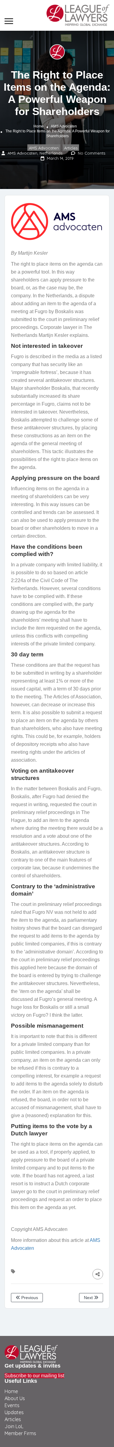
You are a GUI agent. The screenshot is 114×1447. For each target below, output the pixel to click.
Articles (71, 147)
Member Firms (20, 1433)
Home (38, 126)
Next (89, 1297)
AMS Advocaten (64, 126)
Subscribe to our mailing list (34, 1375)
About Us (15, 1398)
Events (12, 1405)
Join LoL (14, 1426)
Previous (29, 1297)
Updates (14, 1412)
